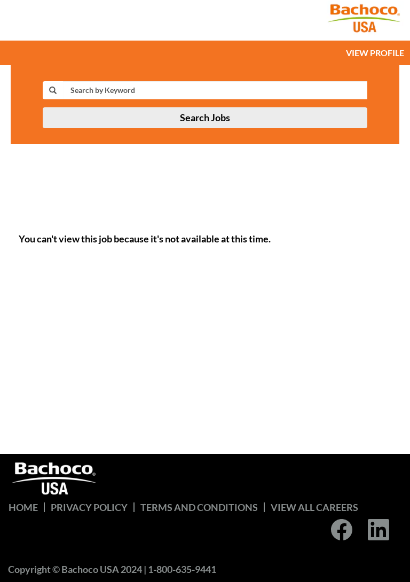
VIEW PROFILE (375, 53)
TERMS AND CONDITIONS (199, 507)
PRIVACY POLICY (89, 507)
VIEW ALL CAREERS (314, 507)
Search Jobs (205, 117)
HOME (23, 507)
